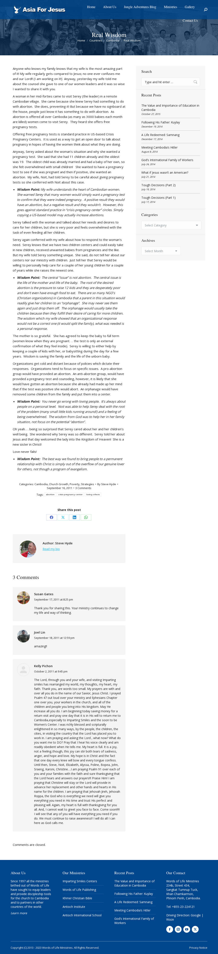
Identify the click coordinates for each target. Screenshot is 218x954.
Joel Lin (39, 632)
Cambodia (41, 484)
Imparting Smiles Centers (80, 881)
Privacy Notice (198, 948)
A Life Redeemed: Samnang (160, 135)
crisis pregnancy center (70, 494)
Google (196, 915)
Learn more (19, 913)
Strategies (87, 484)
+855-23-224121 (183, 907)
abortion (50, 494)
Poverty (75, 484)
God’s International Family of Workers (167, 160)
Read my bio (51, 549)
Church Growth (58, 484)
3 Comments (83, 488)
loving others (93, 494)
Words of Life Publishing (79, 890)
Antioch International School (82, 915)
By (106, 484)
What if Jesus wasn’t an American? (164, 172)
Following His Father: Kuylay (160, 122)
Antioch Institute (74, 907)
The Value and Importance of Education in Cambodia (170, 107)
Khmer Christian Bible (77, 898)
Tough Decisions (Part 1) (158, 198)
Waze (170, 919)
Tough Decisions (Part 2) (158, 185)
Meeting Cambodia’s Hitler (159, 147)
